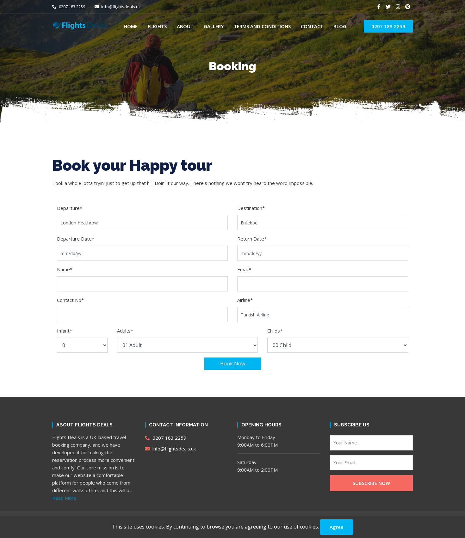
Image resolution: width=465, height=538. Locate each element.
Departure (69, 208)
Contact (312, 26)
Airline (245, 300)
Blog (339, 26)
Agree (337, 527)
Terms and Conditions (262, 26)
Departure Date (75, 238)
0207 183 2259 (71, 6)
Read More (64, 498)
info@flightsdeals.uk (120, 6)
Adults (125, 330)
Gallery (214, 26)
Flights (157, 26)
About (185, 26)
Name (64, 269)
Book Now (232, 363)
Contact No (70, 300)
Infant (64, 330)
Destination (251, 208)
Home (131, 26)
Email (244, 269)
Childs (274, 330)
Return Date (252, 238)
